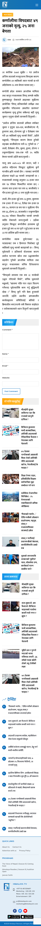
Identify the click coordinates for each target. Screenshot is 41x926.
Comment (7, 330)
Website (6, 378)
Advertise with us (9, 851)
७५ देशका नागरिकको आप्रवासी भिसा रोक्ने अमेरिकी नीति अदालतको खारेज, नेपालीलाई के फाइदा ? (22, 802)
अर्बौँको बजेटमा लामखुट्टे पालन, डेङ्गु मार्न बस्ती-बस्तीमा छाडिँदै (23, 748)
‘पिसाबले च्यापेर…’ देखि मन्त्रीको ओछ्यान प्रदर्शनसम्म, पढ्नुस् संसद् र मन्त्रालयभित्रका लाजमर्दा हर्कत (23, 710)
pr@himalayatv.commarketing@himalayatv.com (27, 902)
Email (5, 366)
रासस (9, 40)
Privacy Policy (24, 851)
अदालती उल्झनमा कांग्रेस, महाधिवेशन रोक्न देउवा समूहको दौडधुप (22, 737)
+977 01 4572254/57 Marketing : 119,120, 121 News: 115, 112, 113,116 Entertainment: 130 (25, 892)
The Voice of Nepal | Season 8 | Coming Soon (17, 865)
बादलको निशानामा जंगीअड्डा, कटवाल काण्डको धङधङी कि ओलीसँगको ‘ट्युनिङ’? (22, 817)
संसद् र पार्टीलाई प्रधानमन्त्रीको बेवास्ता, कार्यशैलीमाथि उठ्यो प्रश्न (22, 829)
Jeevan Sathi (7, 875)
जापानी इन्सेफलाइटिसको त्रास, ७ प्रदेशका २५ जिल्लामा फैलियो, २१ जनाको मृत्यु (20, 762)
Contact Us (16, 847)
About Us (6, 847)
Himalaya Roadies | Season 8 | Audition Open (18, 870)
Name (5, 354)
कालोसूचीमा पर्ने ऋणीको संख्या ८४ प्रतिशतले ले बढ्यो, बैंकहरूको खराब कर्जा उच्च (21, 787)
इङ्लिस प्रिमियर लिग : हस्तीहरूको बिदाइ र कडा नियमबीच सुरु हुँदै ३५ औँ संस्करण (23, 774)
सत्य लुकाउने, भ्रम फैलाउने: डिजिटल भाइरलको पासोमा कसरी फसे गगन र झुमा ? (21, 724)
